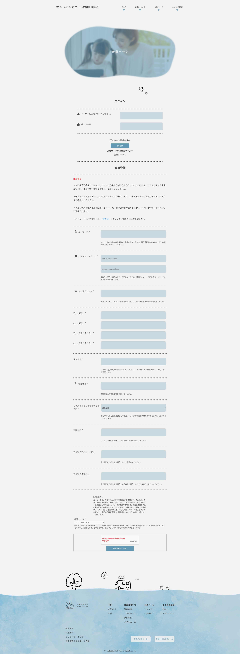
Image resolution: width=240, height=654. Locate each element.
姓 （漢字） (79, 312)
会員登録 (148, 613)
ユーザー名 (84, 231)
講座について (130, 604)
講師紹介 (128, 617)
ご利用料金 (129, 613)
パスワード (86, 124)
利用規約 (70, 632)
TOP (110, 604)
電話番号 (83, 383)
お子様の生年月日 (81, 473)
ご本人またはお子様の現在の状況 (86, 407)
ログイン (148, 609)
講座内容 (128, 609)
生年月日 (78, 359)
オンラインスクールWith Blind (77, 6)
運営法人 (70, 628)
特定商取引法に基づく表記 (78, 641)
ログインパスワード (88, 256)
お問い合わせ (168, 613)
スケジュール (130, 621)
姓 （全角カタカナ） (83, 332)
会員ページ (149, 604)
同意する (99, 497)
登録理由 (78, 429)
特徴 (110, 613)
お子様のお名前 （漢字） (84, 451)
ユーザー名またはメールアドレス (96, 113)
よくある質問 (168, 604)
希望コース (80, 519)
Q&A (164, 609)
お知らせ (112, 609)
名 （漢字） (79, 322)
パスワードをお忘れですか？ (120, 150)
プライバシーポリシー (76, 636)
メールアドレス (86, 291)
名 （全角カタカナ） (83, 342)
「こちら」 (105, 218)
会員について (120, 154)
